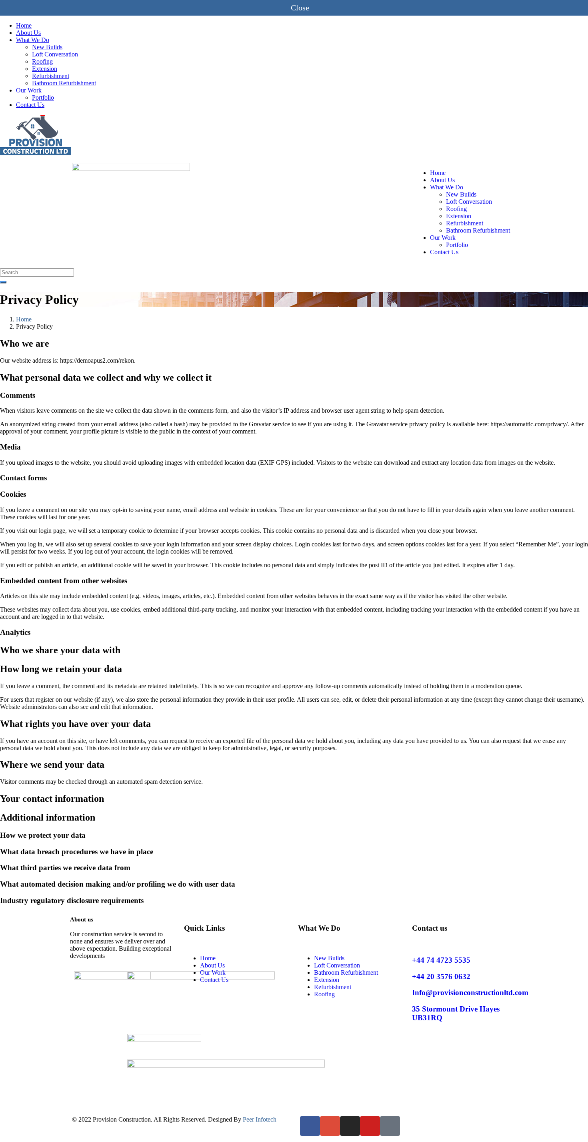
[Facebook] (310, 1126)
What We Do (32, 39)
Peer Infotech (259, 1119)
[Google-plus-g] (330, 1126)
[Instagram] (350, 1126)
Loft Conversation (55, 54)
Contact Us (30, 104)
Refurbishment (50, 75)
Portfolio (43, 97)
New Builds (47, 47)
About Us (28, 32)
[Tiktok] (390, 1126)
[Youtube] (370, 1126)
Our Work (29, 90)
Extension (44, 68)
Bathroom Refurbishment (64, 83)
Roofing (42, 61)
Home (24, 25)
